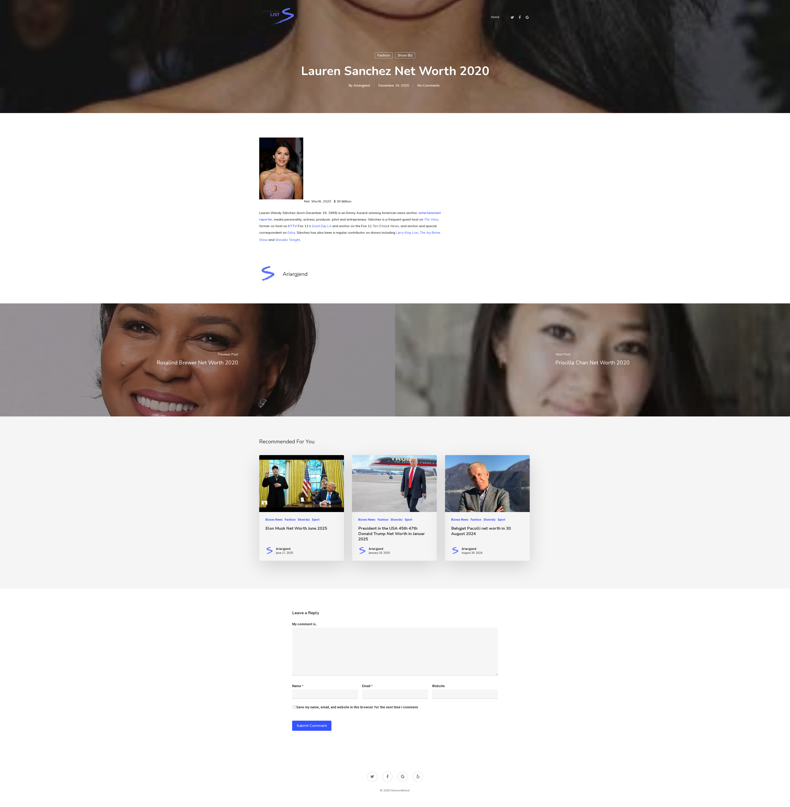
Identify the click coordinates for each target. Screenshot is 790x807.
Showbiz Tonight (287, 240)
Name (297, 686)
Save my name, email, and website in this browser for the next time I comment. (357, 707)
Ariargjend (361, 85)
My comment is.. (304, 624)
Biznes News (274, 519)
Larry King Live (407, 232)
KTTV (292, 226)
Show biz (405, 55)
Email (367, 686)
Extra (291, 232)
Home (495, 17)
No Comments (428, 85)
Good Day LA (321, 226)
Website (438, 686)
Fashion (383, 55)
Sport (315, 519)
